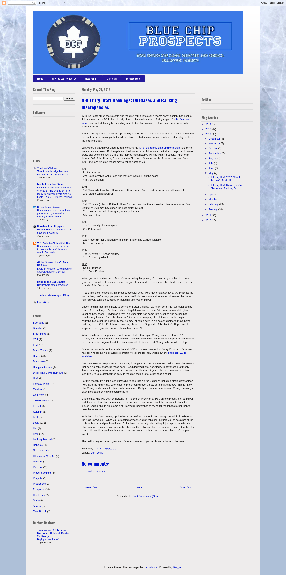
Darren (36, 356)
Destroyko (39, 361)
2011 (208, 215)
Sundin (37, 506)
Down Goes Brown (48, 207)
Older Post (186, 487)
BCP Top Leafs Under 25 (64, 78)
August (213, 158)
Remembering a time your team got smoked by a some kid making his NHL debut (53, 213)
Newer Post (91, 487)
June (212, 168)
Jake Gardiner (41, 400)
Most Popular (91, 78)
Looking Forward (42, 439)
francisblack (150, 567)
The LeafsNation (47, 168)
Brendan (37, 328)
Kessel (37, 406)
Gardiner (38, 389)
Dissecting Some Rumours (48, 372)
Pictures (37, 467)
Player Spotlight (42, 472)
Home (40, 78)
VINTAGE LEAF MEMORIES (53, 243)
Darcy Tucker (40, 350)
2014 (208, 124)
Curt (93, 452)
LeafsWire (43, 302)
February (214, 204)
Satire (36, 500)
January (213, 209)
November (215, 143)
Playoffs (37, 478)
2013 (208, 129)
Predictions (39, 483)
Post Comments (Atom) (146, 496)
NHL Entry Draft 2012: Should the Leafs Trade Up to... (224, 179)
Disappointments (42, 367)
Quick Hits (39, 495)
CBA (35, 339)
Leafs (100, 452)
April (211, 194)
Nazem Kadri (40, 450)
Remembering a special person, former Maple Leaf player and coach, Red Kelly (54, 249)
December (215, 138)
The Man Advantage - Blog (53, 295)
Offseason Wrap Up (44, 456)
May (211, 173)
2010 (208, 220)
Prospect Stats (132, 78)
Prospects (39, 489)
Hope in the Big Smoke (51, 281)
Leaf (35, 417)
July (211, 163)
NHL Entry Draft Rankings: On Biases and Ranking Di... (225, 187)
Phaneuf (37, 461)
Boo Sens (38, 322)
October (213, 148)
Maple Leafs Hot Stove (50, 184)
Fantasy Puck (41, 383)
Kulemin (37, 411)
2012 (208, 134)
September (215, 153)
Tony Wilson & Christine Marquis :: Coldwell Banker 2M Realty (53, 533)
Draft (36, 378)
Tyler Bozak (39, 511)
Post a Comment (96, 471)
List (35, 428)
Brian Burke (39, 333)
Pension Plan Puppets (50, 226)
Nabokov (38, 444)
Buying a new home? (48, 539)
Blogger (177, 567)
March (212, 199)
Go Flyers (38, 395)
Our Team (112, 78)
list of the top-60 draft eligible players (160, 147)
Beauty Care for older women (52, 285)
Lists (36, 433)
